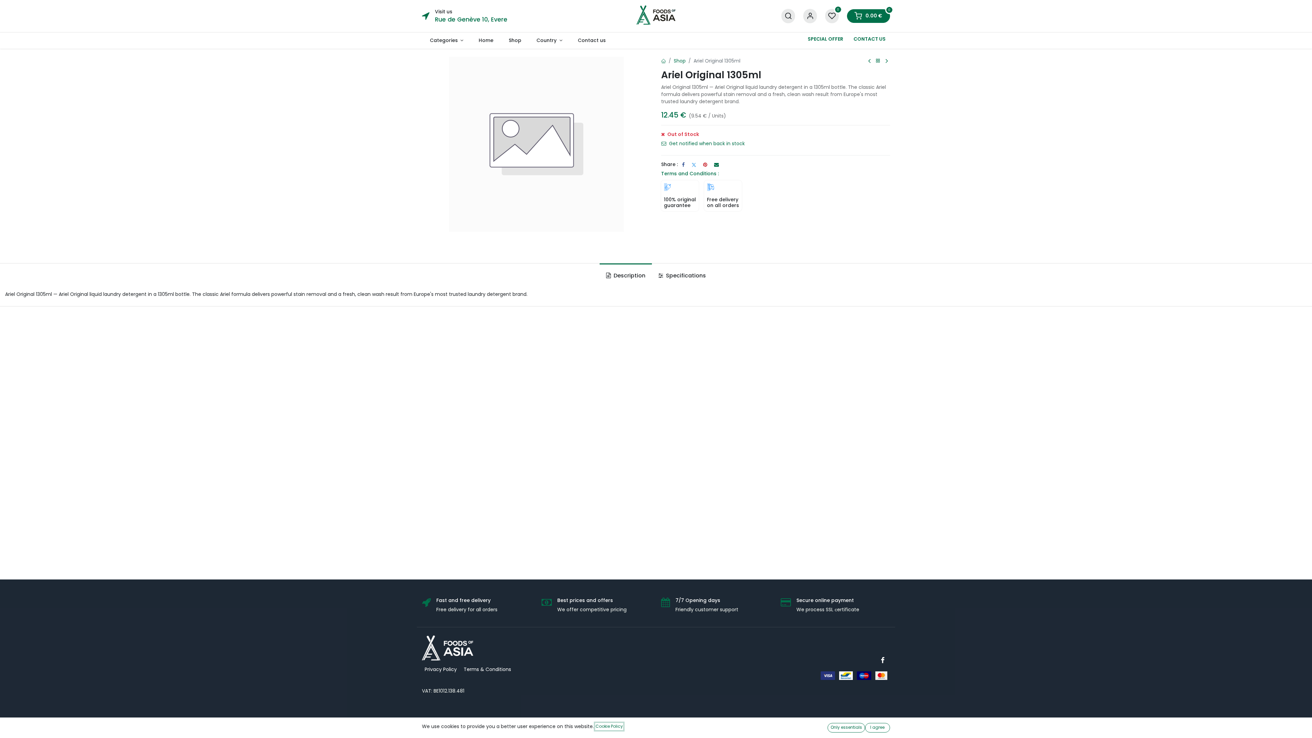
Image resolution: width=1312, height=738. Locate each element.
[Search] (788, 16)
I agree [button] (877, 727)
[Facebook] (683, 164)
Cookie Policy (609, 726)
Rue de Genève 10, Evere (471, 19)
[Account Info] (810, 16)
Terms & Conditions (487, 669)
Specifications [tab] (685, 275)
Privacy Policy (441, 669)
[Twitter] (694, 164)
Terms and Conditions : (690, 173)
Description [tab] (628, 275)
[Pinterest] (705, 164)
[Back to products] (878, 61)
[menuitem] (446, 40)
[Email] (716, 164)
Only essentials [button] (846, 727)
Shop (680, 60)
